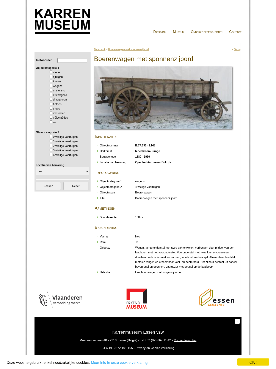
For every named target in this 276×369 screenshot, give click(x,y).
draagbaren (60, 99)
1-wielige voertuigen (65, 141)
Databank (159, 32)
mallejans (59, 90)
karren (57, 81)
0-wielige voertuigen (65, 136)
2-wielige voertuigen (65, 146)
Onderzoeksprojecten (207, 32)
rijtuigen (58, 77)
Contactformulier (185, 340)
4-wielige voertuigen (65, 155)
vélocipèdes (60, 117)
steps (56, 108)
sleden (57, 72)
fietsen (57, 104)
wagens (58, 86)
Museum (178, 32)
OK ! (253, 362)
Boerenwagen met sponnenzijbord (128, 49)
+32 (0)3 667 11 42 (158, 340)
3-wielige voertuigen (65, 150)
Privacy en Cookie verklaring (155, 348)
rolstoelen (59, 113)
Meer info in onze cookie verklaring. (120, 362)
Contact (235, 32)
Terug (237, 49)
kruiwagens (60, 95)
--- (54, 122)
